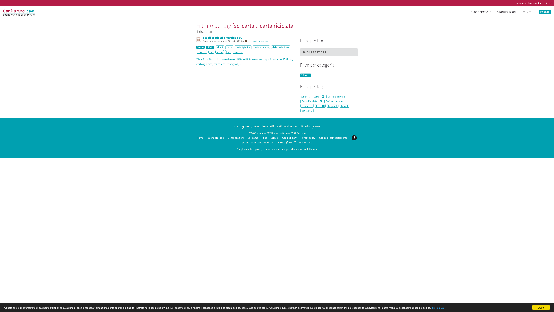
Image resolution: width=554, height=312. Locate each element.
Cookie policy (289, 137)
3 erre (200, 47)
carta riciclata (261, 47)
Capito (541, 307)
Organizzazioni (506, 12)
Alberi (305, 96)
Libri (344, 106)
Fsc (318, 106)
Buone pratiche (481, 12)
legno (220, 52)
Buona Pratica (314, 52)
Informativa (438, 307)
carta (229, 47)
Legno (332, 106)
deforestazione (280, 47)
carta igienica (243, 47)
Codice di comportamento (333, 137)
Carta (317, 96)
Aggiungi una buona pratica (528, 3)
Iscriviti (545, 12)
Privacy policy (308, 137)
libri (228, 52)
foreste (202, 52)
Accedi (549, 3)
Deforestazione (335, 101)
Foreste (307, 106)
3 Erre (305, 75)
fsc (211, 52)
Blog (264, 137)
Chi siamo (253, 137)
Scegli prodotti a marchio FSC (222, 38)
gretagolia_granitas (258, 41)
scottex (238, 52)
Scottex (307, 110)
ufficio (210, 47)
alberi (220, 47)
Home (200, 137)
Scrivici (274, 137)
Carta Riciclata (310, 101)
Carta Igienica (336, 96)
